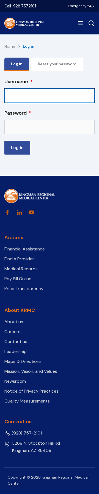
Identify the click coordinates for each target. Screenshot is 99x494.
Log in (17, 63)
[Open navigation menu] (80, 23)
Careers (12, 331)
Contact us (15, 341)
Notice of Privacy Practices (31, 391)
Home (10, 46)
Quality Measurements (27, 401)
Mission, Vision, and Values (30, 371)
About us (13, 322)
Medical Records (21, 269)
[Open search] (90, 23)
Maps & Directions (23, 361)
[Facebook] (7, 212)
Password (15, 113)
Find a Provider (19, 259)
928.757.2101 (24, 6)
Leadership (15, 351)
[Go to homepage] (29, 196)
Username (16, 81)
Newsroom (15, 381)
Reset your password (57, 63)
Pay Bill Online (17, 279)
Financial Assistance (24, 249)
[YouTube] (31, 212)
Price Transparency (23, 288)
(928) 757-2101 (27, 433)
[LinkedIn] (19, 212)
